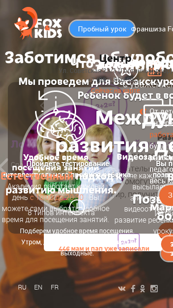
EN (38, 287)
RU (22, 287)
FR (55, 287)
